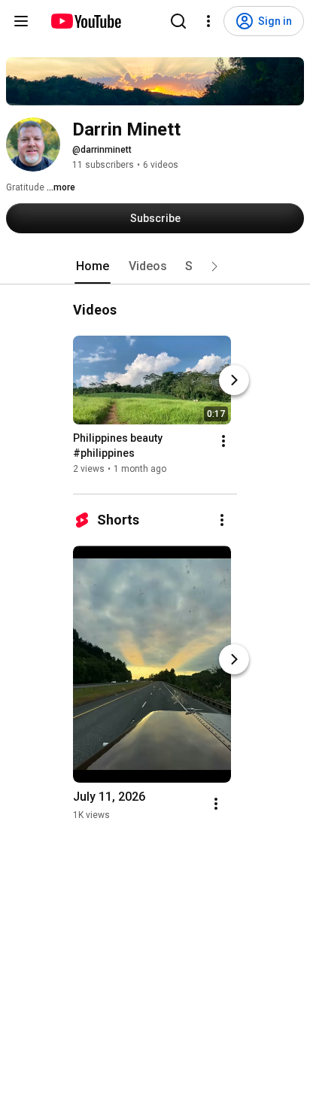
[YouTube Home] (85, 21)
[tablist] (155, 266)
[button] (214, 266)
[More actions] (223, 441)
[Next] (234, 380)
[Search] (178, 21)
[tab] (92, 266)
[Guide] (21, 21)
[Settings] (208, 21)
